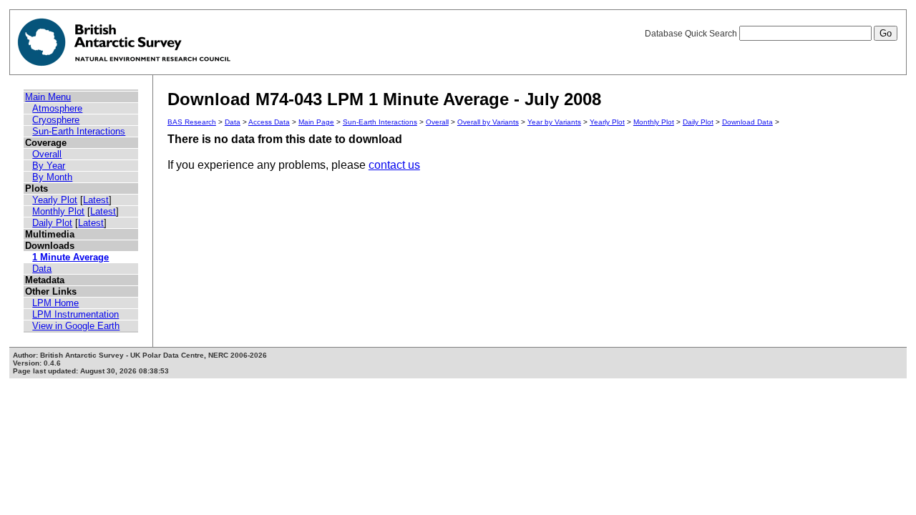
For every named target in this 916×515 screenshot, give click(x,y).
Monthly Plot (58, 211)
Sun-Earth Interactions (78, 131)
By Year (48, 165)
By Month (52, 177)
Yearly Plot (54, 200)
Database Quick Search (692, 34)
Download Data (747, 122)
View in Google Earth (76, 325)
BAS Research (191, 122)
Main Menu (48, 97)
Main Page (316, 122)
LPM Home (55, 303)
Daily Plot (52, 222)
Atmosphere (57, 108)
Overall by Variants (488, 122)
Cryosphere (55, 119)
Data (42, 268)
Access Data (269, 122)
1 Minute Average (70, 257)
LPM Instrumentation (75, 314)
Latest (96, 200)
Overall (47, 154)
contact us (394, 165)
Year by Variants (554, 122)
